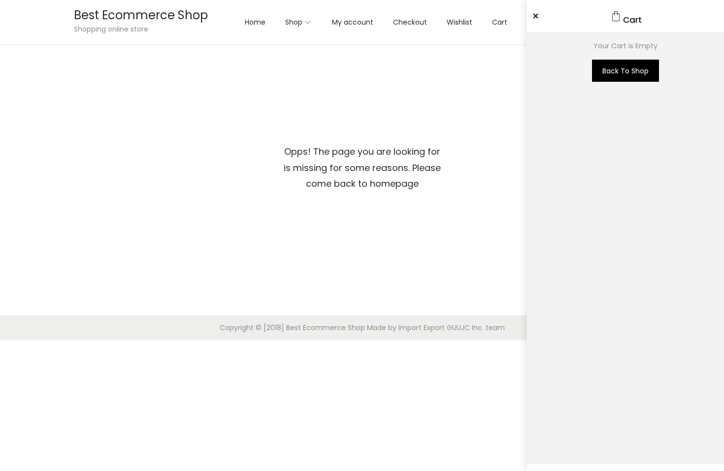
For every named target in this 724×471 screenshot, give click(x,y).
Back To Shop (625, 71)
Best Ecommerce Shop (141, 15)
